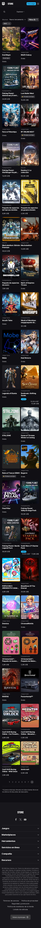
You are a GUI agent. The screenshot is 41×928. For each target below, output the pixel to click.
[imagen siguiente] (32, 782)
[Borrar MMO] (9, 23)
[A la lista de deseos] (17, 29)
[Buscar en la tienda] (4, 12)
